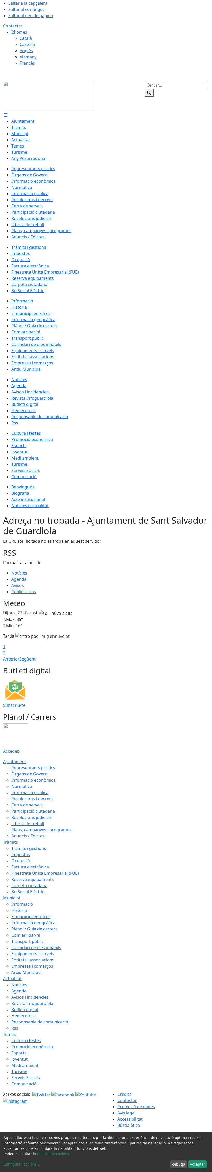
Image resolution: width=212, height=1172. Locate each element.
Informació (22, 904)
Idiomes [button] (19, 32)
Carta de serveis (27, 805)
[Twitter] (41, 1094)
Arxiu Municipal (26, 972)
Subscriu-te (14, 705)
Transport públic (27, 941)
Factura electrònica (30, 867)
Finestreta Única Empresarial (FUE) (45, 873)
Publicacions (23, 591)
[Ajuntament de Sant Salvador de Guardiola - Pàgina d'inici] (49, 95)
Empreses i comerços (32, 966)
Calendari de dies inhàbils (36, 947)
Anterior (11, 659)
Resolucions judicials (31, 817)
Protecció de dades (136, 1106)
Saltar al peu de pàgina (30, 15)
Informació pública (29, 792)
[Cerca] (149, 93)
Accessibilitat (130, 1119)
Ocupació (20, 861)
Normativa (21, 786)
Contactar (12, 26)
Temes (9, 1034)
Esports (18, 1053)
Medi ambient (25, 1065)
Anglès (26, 50)
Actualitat (12, 978)
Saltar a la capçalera (27, 3)
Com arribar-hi (25, 935)
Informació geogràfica (33, 923)
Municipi (11, 898)
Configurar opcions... (22, 1164)
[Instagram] (15, 1101)
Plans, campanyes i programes (41, 830)
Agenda (18, 579)
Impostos (20, 854)
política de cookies (53, 1153)
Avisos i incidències (30, 997)
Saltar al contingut (26, 9)
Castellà (27, 44)
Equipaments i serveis (32, 954)
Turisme (19, 1071)
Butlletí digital (24, 1009)
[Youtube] (85, 1094)
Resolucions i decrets (32, 799)
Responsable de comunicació (39, 1022)
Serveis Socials (25, 1078)
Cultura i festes (26, 1040)
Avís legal (126, 1113)
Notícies (19, 573)
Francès (27, 63)
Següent (27, 659)
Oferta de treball (27, 823)
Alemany (28, 57)
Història (19, 910)
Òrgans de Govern (29, 774)
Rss (14, 1028)
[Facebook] (63, 1094)
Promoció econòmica (32, 1047)
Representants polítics (33, 768)
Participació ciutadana (33, 811)
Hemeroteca (23, 1016)
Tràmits (10, 842)
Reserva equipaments (32, 879)
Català (26, 38)
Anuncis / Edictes (27, 836)
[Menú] (5, 115)
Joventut (19, 1059)
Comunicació (24, 1084)
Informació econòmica (33, 780)
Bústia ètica (128, 1125)
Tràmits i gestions (28, 848)
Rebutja (178, 1164)
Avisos (17, 585)
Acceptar (197, 1164)
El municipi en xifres (30, 916)
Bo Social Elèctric (27, 892)
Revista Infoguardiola (32, 1003)
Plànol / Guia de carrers (34, 929)
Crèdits (124, 1094)
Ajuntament (14, 761)
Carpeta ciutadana (29, 885)
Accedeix (11, 751)
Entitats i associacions (32, 960)
